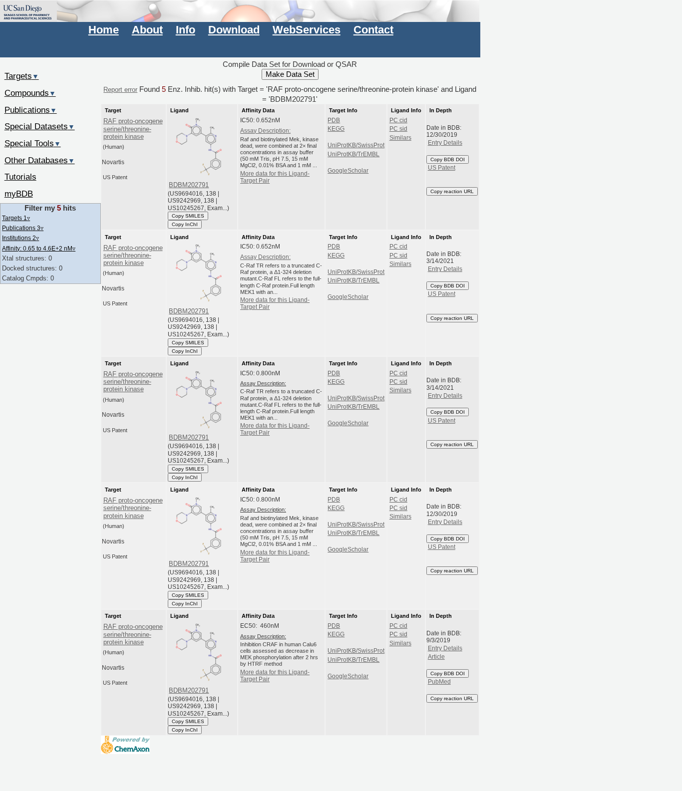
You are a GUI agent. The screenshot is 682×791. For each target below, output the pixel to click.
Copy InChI (185, 224)
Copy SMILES (188, 216)
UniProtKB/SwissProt (356, 145)
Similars (400, 138)
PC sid (398, 129)
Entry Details (445, 143)
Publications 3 (22, 228)
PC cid (398, 120)
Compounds (30, 93)
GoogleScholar (348, 171)
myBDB (18, 194)
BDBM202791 (189, 185)
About (147, 29)
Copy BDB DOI (447, 159)
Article (436, 657)
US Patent (441, 168)
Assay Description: (265, 131)
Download (234, 29)
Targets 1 (16, 218)
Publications (30, 110)
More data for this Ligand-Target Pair (275, 177)
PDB (334, 120)
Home (103, 29)
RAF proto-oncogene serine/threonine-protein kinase (133, 128)
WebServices (307, 29)
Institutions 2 (20, 238)
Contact (373, 29)
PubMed (439, 682)
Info (185, 29)
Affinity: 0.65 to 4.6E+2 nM (38, 248)
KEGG (336, 129)
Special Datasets (39, 126)
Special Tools (32, 143)
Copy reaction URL (452, 191)
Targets (21, 76)
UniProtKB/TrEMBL (353, 154)
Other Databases (39, 160)
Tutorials (20, 177)
